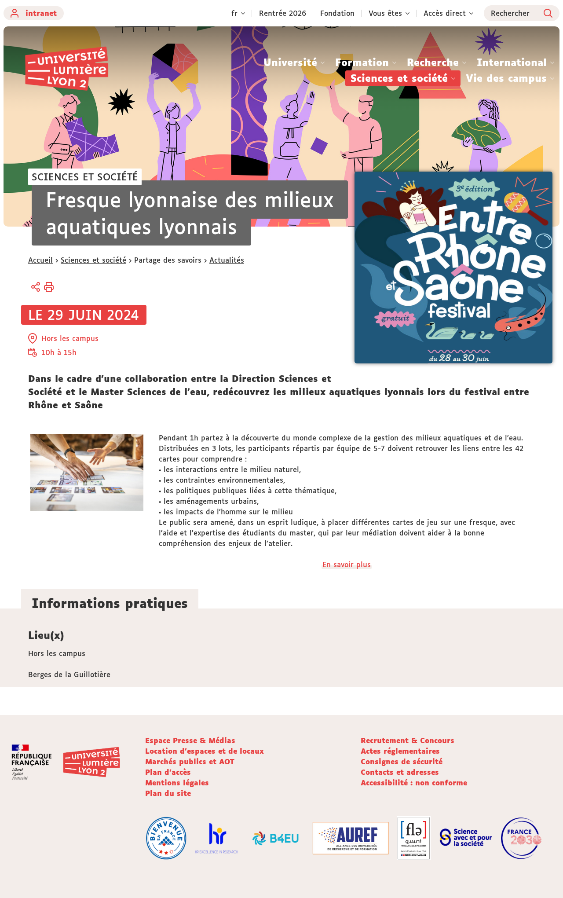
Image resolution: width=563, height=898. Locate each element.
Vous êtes (385, 13)
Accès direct (445, 13)
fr (234, 13)
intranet (41, 13)
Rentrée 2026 (282, 13)
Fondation (337, 13)
